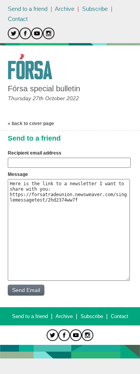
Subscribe (95, 8)
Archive (64, 8)
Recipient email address (34, 153)
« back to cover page (31, 123)
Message (18, 174)
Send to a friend (27, 8)
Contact (18, 19)
